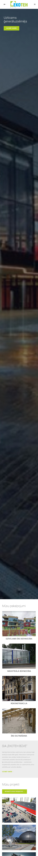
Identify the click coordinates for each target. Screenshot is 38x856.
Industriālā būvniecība (19, 671)
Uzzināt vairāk (11, 28)
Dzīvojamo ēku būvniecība (19, 639)
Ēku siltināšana (19, 736)
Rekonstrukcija (19, 703)
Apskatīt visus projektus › (14, 791)
